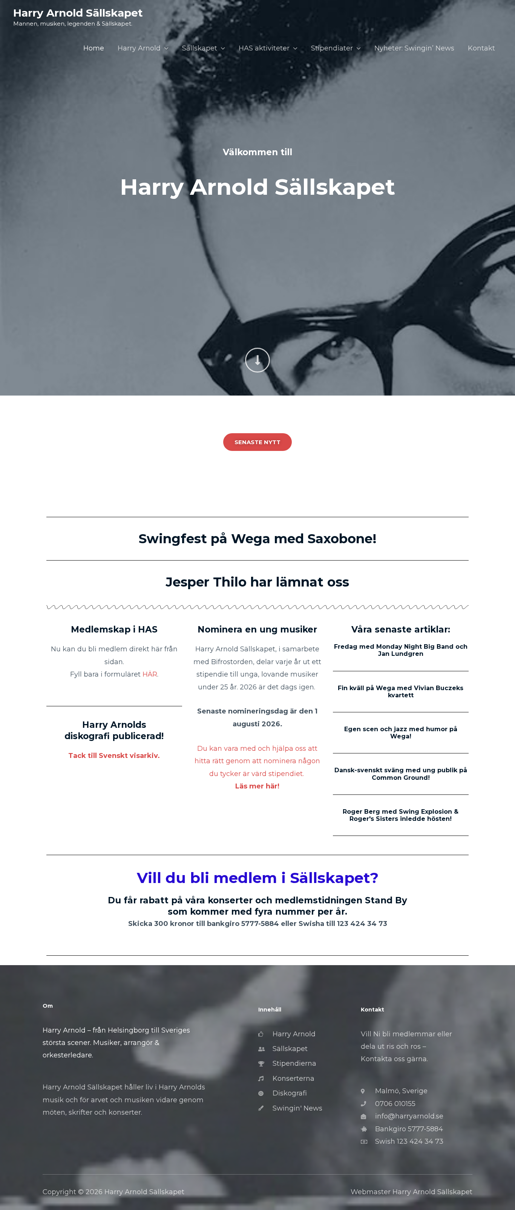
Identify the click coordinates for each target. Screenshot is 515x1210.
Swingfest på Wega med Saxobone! (258, 539)
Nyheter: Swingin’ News (414, 48)
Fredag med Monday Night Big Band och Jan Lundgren (400, 650)
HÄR (150, 674)
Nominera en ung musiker (257, 629)
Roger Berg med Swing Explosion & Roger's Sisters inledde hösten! (400, 815)
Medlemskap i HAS (114, 629)
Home (93, 48)
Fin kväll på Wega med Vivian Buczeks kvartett (400, 691)
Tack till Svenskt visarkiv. (114, 756)
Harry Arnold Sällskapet (78, 12)
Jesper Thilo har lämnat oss (257, 582)
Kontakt (481, 48)
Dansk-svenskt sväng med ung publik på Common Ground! (400, 774)
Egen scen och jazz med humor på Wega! (400, 733)
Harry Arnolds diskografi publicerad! (114, 730)
